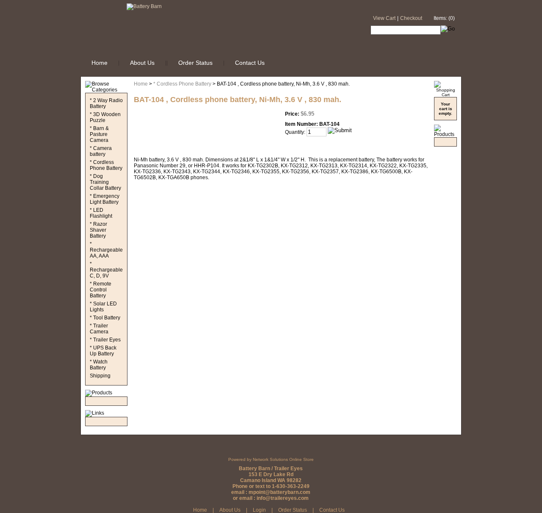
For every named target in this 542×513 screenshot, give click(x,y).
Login (259, 510)
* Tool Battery (105, 318)
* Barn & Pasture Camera (99, 134)
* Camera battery (101, 151)
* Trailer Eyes (105, 340)
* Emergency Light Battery (104, 199)
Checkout (411, 18)
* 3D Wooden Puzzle (105, 117)
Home (99, 62)
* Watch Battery (99, 365)
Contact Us (250, 62)
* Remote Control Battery (100, 290)
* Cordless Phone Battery (106, 165)
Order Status (195, 62)
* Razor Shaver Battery (98, 230)
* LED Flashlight (101, 213)
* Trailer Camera (99, 329)
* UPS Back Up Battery (103, 351)
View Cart (384, 18)
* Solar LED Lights (103, 307)
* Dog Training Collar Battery (105, 182)
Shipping (100, 376)
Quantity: (295, 132)
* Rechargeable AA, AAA (106, 250)
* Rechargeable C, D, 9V (106, 270)
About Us (142, 62)
